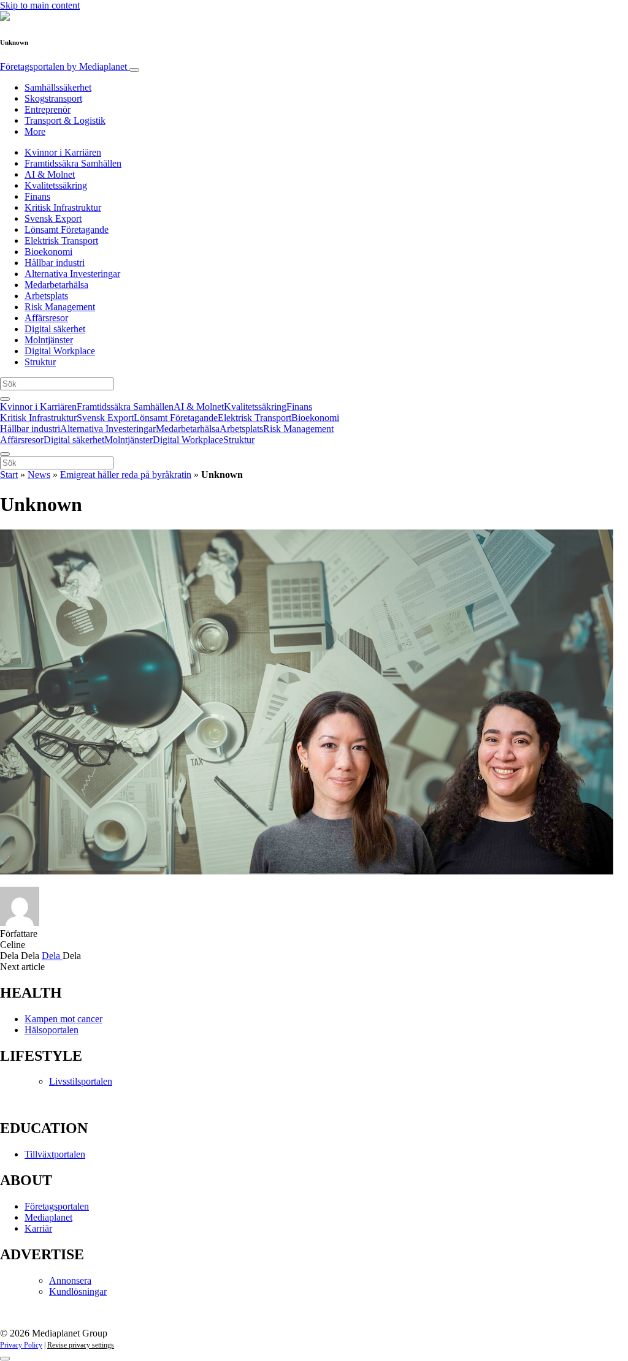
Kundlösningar (78, 1291)
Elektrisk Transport (61, 240)
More (35, 131)
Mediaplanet (48, 1217)
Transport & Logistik (65, 120)
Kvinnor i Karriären (63, 152)
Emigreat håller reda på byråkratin (125, 474)
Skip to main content (40, 5)
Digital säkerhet (55, 329)
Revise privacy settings (80, 1345)
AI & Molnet (50, 174)
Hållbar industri (55, 262)
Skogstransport (53, 98)
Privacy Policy (21, 1345)
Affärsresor (46, 318)
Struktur (40, 362)
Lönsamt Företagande (67, 229)
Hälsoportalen (51, 1030)
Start (9, 474)
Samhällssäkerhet (58, 87)
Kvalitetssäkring (56, 185)
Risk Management (60, 306)
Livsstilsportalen (80, 1081)
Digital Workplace (60, 351)
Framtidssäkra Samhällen (73, 163)
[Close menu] (5, 454)
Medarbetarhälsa (56, 284)
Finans (37, 196)
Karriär (38, 1228)
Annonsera (70, 1280)
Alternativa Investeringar (72, 273)
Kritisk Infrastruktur (63, 207)
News (39, 474)
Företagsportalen (63, 66)
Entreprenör (48, 109)
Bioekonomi (48, 251)
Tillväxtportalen (55, 1154)
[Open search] (5, 399)
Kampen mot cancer (63, 1019)
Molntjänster (49, 340)
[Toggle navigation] (134, 70)
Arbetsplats (46, 295)
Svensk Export (53, 218)
